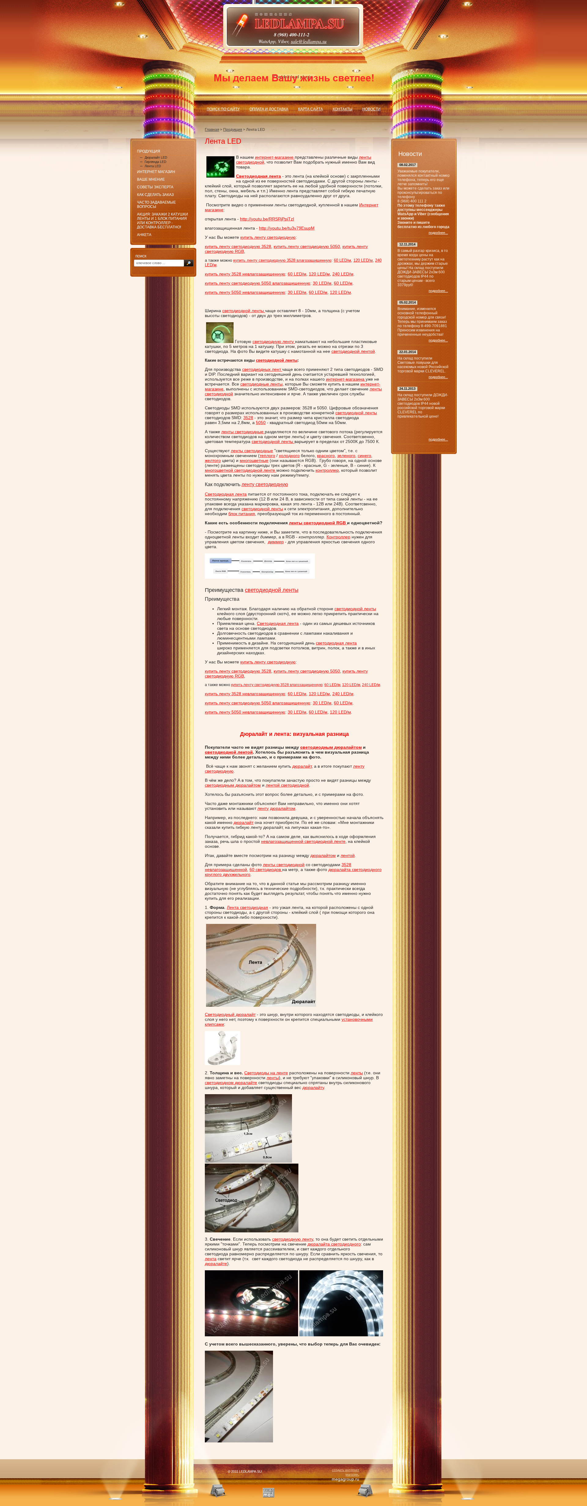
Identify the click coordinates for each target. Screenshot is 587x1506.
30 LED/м (322, 283)
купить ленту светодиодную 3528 (238, 246)
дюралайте (216, 1263)
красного (326, 455)
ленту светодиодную (265, 484)
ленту (263, 808)
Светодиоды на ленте (266, 1072)
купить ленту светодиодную (268, 237)
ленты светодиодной (284, 864)
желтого (213, 460)
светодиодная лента (336, 642)
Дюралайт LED (156, 157)
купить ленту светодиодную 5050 (307, 246)
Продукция (232, 129)
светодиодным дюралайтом (331, 747)
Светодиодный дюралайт (230, 1014)
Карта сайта (310, 109)
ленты (357, 1072)
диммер (276, 541)
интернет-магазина (346, 379)
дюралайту (313, 1087)
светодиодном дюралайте (231, 1082)
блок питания (241, 513)
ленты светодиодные (243, 431)
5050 (261, 422)
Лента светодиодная (247, 907)
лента (210, 1258)
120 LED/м (363, 260)
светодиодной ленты (243, 310)
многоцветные (254, 460)
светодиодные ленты (261, 384)
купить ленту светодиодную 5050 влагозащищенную (257, 283)
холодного (289, 455)
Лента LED (153, 166)
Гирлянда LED (155, 162)
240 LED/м (342, 273)
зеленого (346, 455)
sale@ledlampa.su (309, 41)
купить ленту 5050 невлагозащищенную (245, 292)
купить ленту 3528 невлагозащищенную (245, 273)
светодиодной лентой (353, 351)
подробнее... (438, 232)
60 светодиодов (265, 869)
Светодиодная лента (226, 494)
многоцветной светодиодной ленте (240, 470)
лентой (348, 855)
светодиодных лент (262, 369)
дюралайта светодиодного (334, 1244)
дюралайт (302, 766)
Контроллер (338, 536)
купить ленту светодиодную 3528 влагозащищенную (282, 260)
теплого (267, 455)
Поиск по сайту (223, 109)
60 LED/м (342, 260)
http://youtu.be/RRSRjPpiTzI (267, 218)
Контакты (343, 109)
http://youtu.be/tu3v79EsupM (287, 228)
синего (364, 455)
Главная (212, 129)
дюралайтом (282, 808)
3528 (248, 417)
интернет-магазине (275, 157)
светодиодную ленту (274, 341)
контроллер (327, 470)
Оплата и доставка (268, 109)
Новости (371, 109)
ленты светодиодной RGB (318, 522)
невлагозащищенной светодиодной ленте (303, 841)
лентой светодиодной (287, 785)
